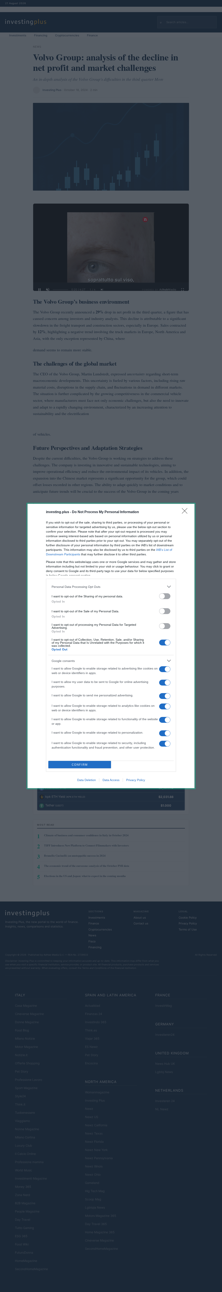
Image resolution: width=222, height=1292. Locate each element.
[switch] (164, 596)
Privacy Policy (135, 780)
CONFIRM (80, 764)
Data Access (111, 780)
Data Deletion (86, 780)
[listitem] (111, 586)
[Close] (186, 512)
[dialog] (111, 646)
